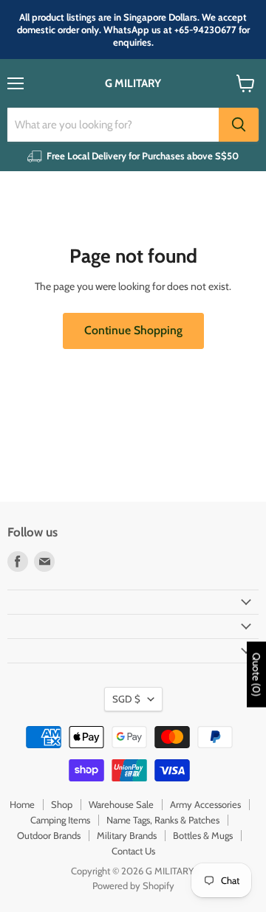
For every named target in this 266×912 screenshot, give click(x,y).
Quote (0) (256, 674)
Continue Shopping (133, 330)
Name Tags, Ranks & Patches (162, 820)
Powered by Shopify (133, 885)
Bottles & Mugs (203, 835)
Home (22, 804)
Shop (61, 804)
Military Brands (127, 835)
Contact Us (133, 851)
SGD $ (126, 699)
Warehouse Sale (121, 804)
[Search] (239, 125)
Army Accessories (205, 804)
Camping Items (60, 820)
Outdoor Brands (49, 835)
